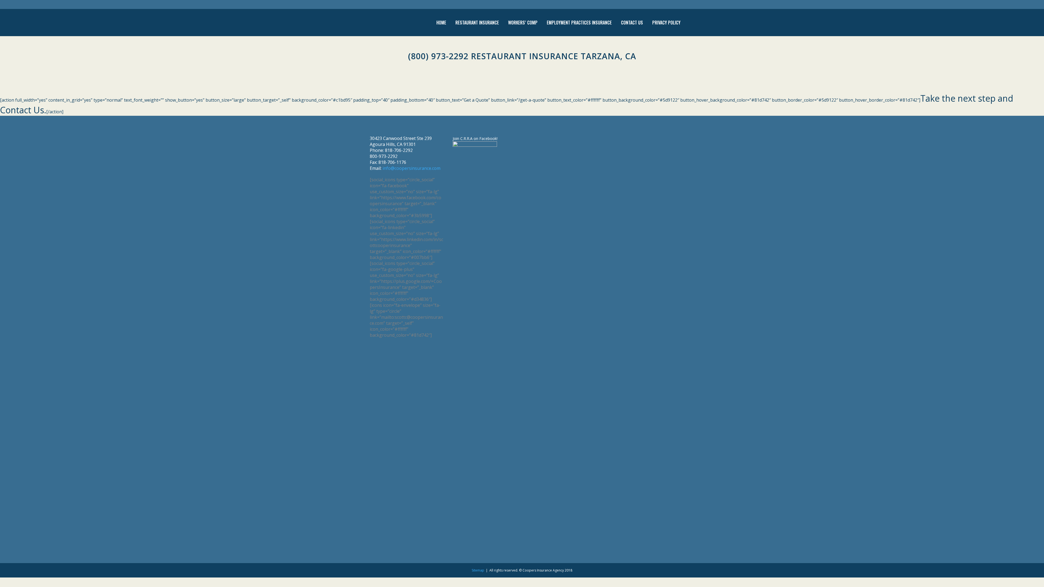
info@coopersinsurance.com (411, 168)
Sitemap (478, 570)
